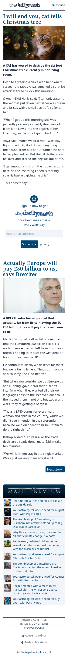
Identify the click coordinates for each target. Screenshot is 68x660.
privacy (44, 244)
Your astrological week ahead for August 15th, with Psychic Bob (38, 512)
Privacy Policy (34, 627)
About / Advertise (34, 619)
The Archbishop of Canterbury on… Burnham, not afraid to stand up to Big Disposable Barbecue (37, 522)
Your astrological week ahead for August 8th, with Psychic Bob (38, 556)
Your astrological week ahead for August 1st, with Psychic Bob (38, 578)
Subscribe (29, 244)
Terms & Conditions (34, 623)
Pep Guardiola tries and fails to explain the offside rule (37, 502)
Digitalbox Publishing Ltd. (38, 652)
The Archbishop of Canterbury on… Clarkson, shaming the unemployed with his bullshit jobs (38, 567)
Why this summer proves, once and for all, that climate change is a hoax (37, 534)
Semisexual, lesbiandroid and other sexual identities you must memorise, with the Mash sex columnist (36, 545)
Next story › (55, 469)
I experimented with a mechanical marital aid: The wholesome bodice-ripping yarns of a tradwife (35, 589)
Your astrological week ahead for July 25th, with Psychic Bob (36, 600)
